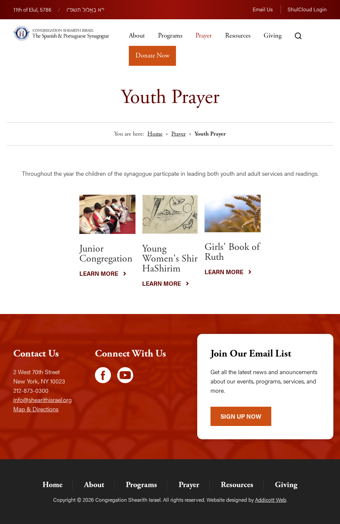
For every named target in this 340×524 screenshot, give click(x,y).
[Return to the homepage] (61, 33)
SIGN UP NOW (240, 416)
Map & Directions (35, 409)
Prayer (204, 36)
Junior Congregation (105, 253)
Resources (237, 36)
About (137, 36)
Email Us (263, 9)
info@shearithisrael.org (42, 399)
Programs (170, 36)
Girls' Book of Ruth (232, 252)
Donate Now (152, 56)
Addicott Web (270, 499)
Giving (273, 36)
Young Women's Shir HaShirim (170, 258)
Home (154, 134)
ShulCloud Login (307, 9)
